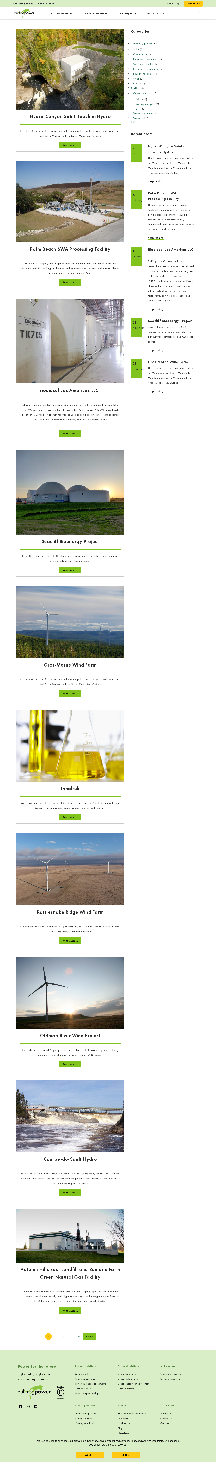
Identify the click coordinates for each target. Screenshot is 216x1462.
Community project (141, 43)
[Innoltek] (70, 745)
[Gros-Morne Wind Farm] (70, 621)
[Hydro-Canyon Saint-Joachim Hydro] (70, 68)
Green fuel (139, 117)
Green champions (170, 1378)
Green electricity (142, 93)
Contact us (193, 3)
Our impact (127, 13)
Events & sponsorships (87, 1393)
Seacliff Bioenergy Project (70, 541)
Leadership (124, 1423)
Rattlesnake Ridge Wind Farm (70, 912)
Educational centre (143, 73)
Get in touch (153, 13)
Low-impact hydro (145, 104)
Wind (136, 78)
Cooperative (140, 54)
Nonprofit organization (146, 68)
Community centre (143, 63)
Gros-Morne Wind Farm (70, 665)
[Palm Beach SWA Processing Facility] (70, 201)
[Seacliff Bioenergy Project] (70, 491)
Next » (89, 1336)
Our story (123, 1418)
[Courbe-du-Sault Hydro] (70, 1115)
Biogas (137, 83)
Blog (120, 1428)
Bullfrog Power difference (132, 1413)
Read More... (70, 145)
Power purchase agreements (90, 1383)
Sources (135, 87)
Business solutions (61, 13)
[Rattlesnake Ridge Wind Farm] (70, 868)
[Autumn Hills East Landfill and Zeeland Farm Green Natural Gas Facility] (70, 1235)
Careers (164, 1423)
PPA (133, 121)
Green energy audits (86, 1413)
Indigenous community (145, 59)
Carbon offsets (83, 1388)
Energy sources (83, 1418)
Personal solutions (96, 13)
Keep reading (156, 181)
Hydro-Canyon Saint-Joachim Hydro (70, 116)
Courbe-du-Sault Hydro (70, 1159)
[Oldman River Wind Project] (70, 992)
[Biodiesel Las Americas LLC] (70, 340)
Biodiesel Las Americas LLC (70, 390)
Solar (136, 49)
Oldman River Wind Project (70, 1036)
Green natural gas (143, 112)
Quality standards (85, 1423)
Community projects (171, 1373)
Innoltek (70, 789)
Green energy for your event (133, 1383)
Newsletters (124, 1433)
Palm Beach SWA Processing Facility (70, 249)
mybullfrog (173, 3)
